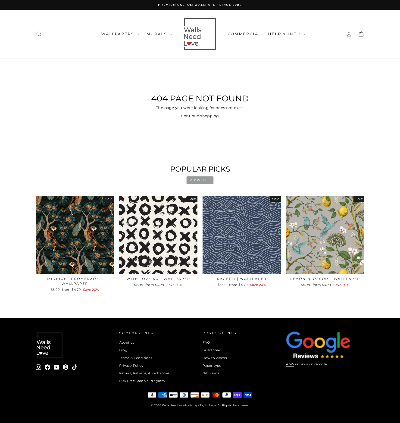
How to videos (215, 358)
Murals (158, 34)
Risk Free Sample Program (142, 381)
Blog (123, 350)
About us (126, 342)
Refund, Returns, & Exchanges (144, 373)
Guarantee (211, 350)
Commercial (244, 34)
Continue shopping (200, 116)
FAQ (206, 342)
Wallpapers (118, 34)
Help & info (285, 34)
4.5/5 (290, 364)
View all (200, 180)
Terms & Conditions (135, 358)
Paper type (212, 365)
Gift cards (211, 373)
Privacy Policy (131, 365)
